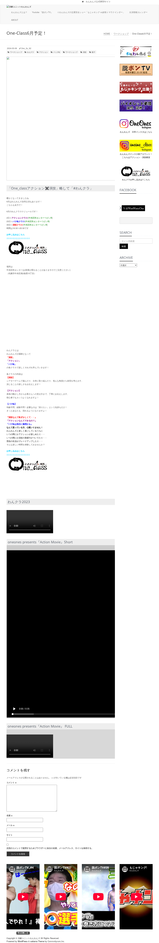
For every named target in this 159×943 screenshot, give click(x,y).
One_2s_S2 (26, 48)
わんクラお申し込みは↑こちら (136, 179)
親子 (93, 52)
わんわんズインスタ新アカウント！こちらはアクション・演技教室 (136, 155)
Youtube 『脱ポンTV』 (42, 12)
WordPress (23, 941)
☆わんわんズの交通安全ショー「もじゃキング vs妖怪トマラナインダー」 (91, 12)
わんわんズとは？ (19, 12)
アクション (43, 52)
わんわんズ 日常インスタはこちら (136, 131)
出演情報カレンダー (138, 12)
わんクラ (30, 52)
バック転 (56, 52)
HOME (107, 33)
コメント (11, 782)
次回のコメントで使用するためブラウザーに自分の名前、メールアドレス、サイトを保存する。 (50, 848)
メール (10, 825)
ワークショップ (121, 33)
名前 (9, 815)
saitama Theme (37, 941)
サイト (10, 834)
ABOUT (14, 19)
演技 (84, 52)
